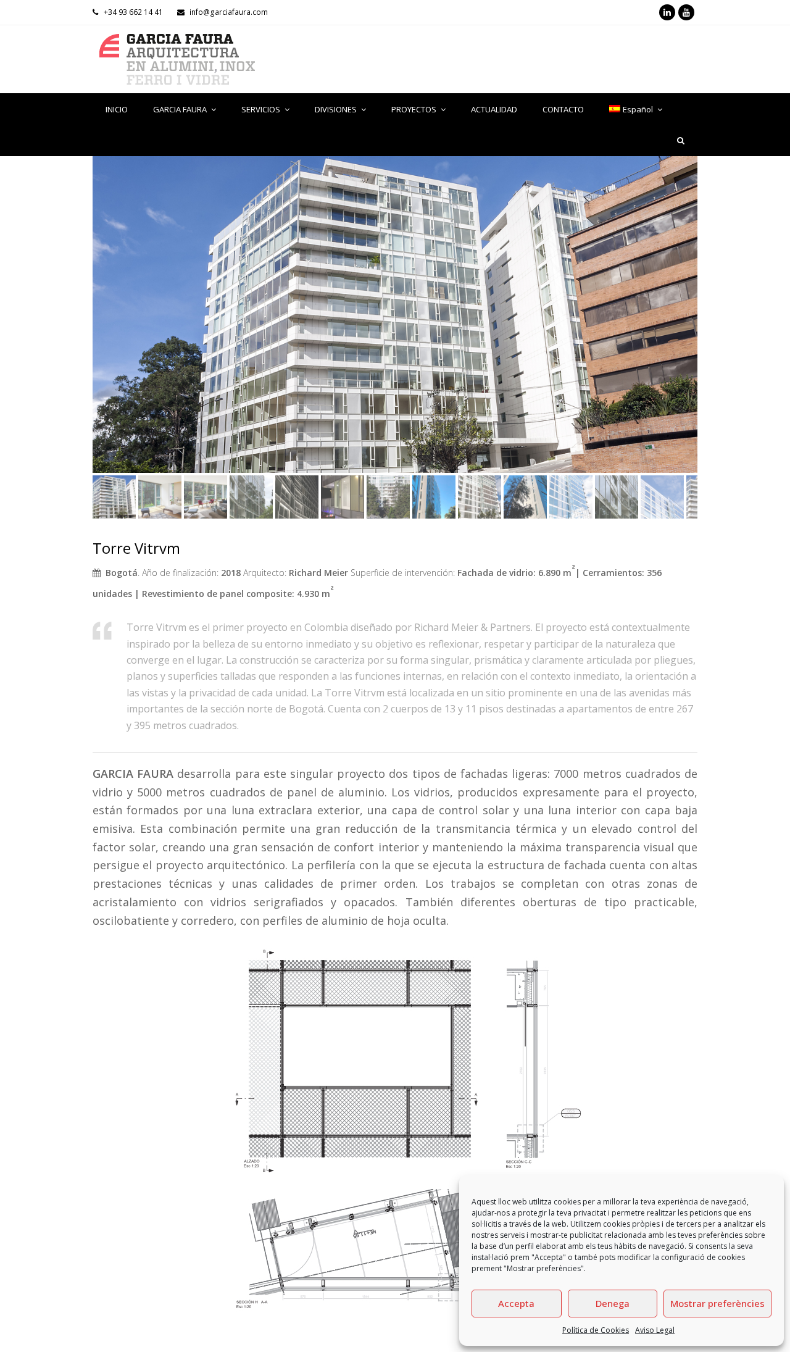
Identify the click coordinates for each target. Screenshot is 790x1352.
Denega (613, 1303)
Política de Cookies (595, 1330)
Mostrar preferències (717, 1303)
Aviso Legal (655, 1330)
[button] (103, 323)
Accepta (516, 1303)
